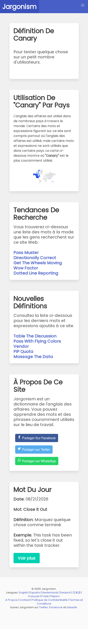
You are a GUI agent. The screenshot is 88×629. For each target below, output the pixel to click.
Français (33, 596)
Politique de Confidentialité (50, 600)
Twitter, (44, 607)
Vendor (21, 346)
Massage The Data (33, 356)
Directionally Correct (35, 258)
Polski (45, 596)
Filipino (55, 596)
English (23, 592)
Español (35, 592)
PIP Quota (23, 351)
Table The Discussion (35, 336)
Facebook (56, 607)
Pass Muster (26, 252)
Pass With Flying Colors (37, 341)
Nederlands (50, 592)
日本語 (77, 592)
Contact (24, 600)
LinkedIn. (72, 607)
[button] (82, 5)
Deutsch (65, 592)
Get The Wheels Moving (38, 263)
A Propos (11, 600)
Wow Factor (26, 268)
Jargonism (19, 6)
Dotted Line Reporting (36, 273)
